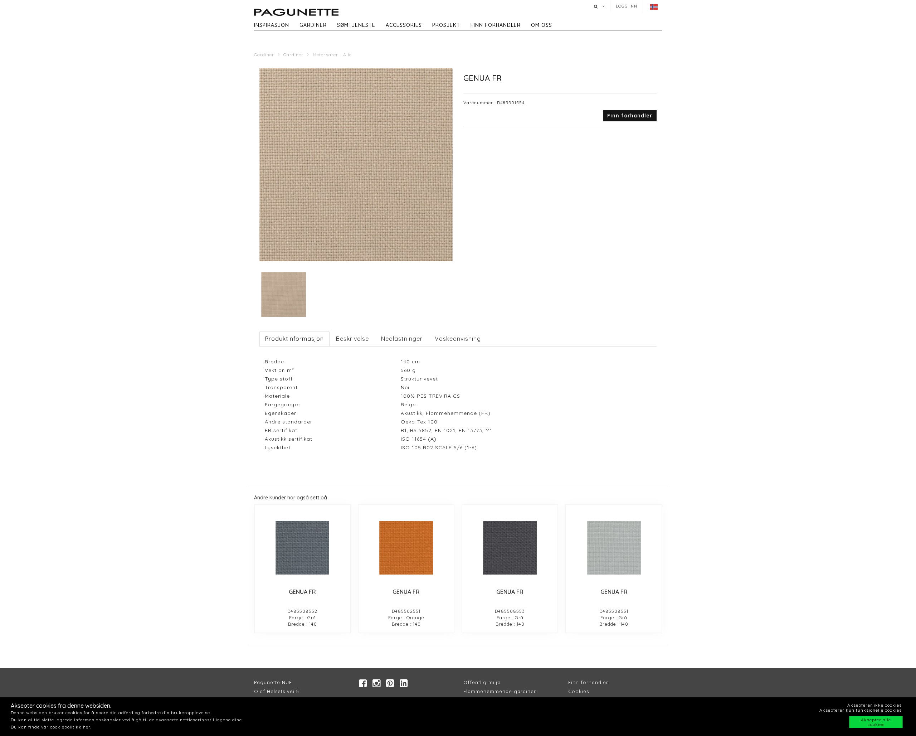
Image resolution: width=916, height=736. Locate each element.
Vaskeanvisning (458, 338)
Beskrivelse (352, 338)
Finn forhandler (496, 25)
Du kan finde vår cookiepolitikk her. (51, 727)
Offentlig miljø (482, 682)
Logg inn (626, 6)
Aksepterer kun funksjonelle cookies (860, 710)
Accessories (404, 25)
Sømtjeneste (356, 25)
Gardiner (313, 25)
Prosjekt (446, 25)
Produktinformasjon (294, 338)
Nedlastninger (402, 338)
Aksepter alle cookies (876, 722)
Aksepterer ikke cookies (874, 705)
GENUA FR (302, 591)
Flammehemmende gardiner (499, 691)
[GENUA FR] (302, 547)
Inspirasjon (271, 25)
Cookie (577, 691)
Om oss (541, 25)
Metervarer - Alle (332, 54)
